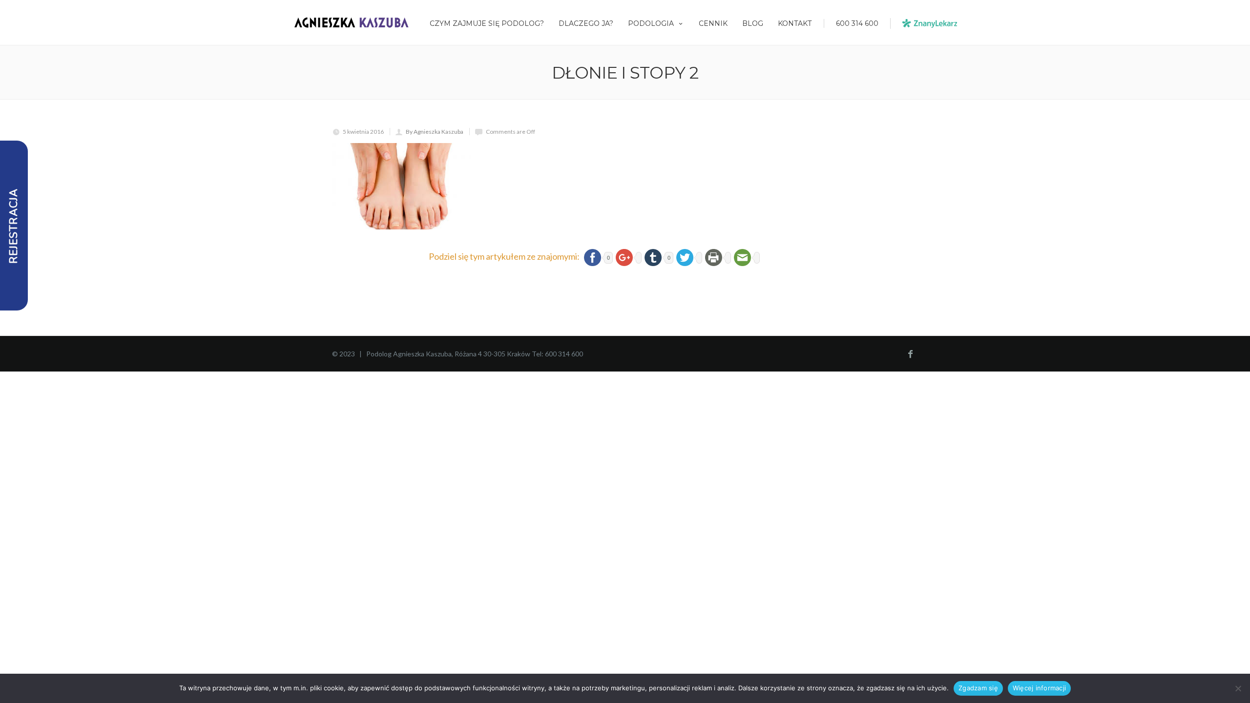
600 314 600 (857, 23)
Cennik (713, 23)
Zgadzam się (978, 688)
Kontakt (795, 23)
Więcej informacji (1039, 688)
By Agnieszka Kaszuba (434, 131)
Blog (752, 23)
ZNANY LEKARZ (929, 23)
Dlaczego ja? (586, 23)
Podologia (651, 23)
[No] (1238, 688)
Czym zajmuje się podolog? (487, 23)
